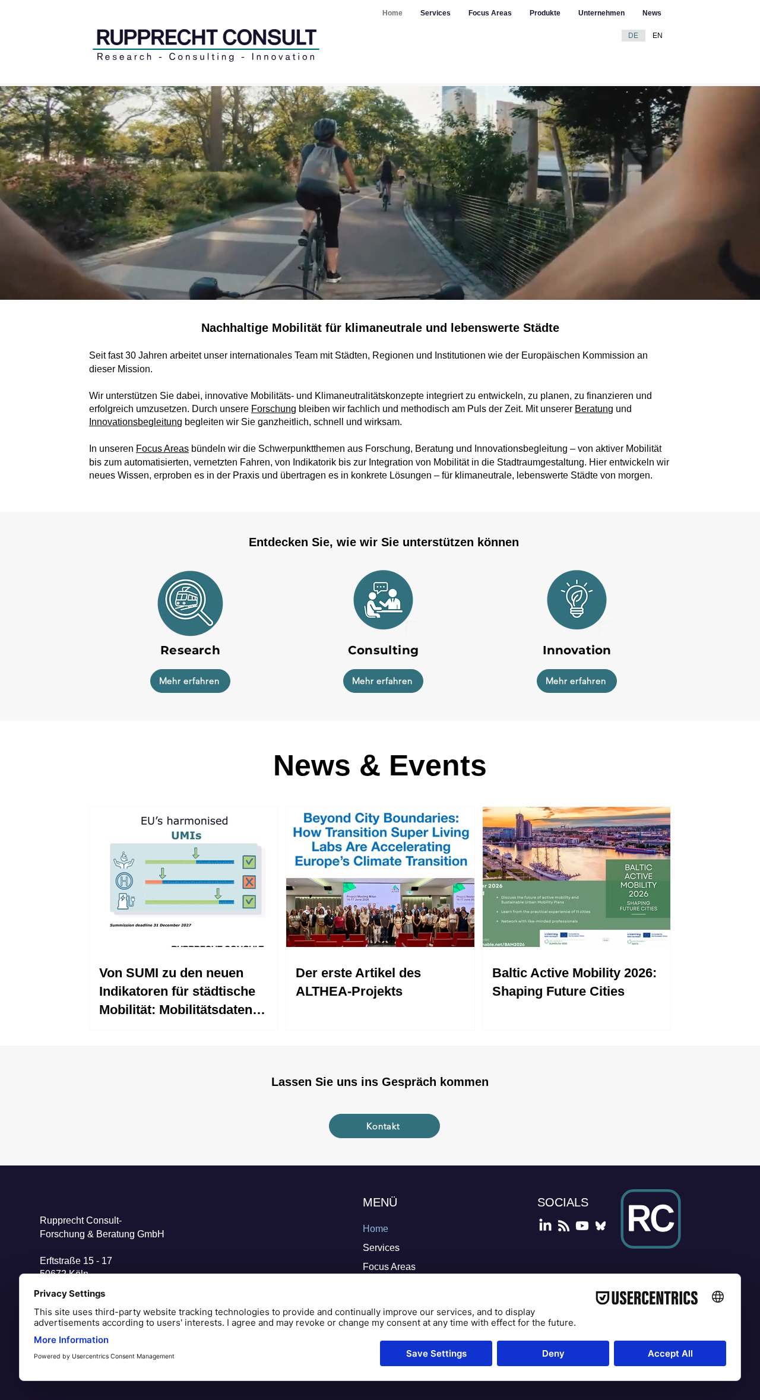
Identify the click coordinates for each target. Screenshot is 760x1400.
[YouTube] (582, 1225)
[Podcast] (563, 1225)
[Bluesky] (600, 1225)
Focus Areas (162, 449)
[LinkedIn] (545, 1225)
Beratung (594, 409)
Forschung (273, 409)
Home (375, 1229)
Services (381, 1248)
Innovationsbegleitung (135, 422)
